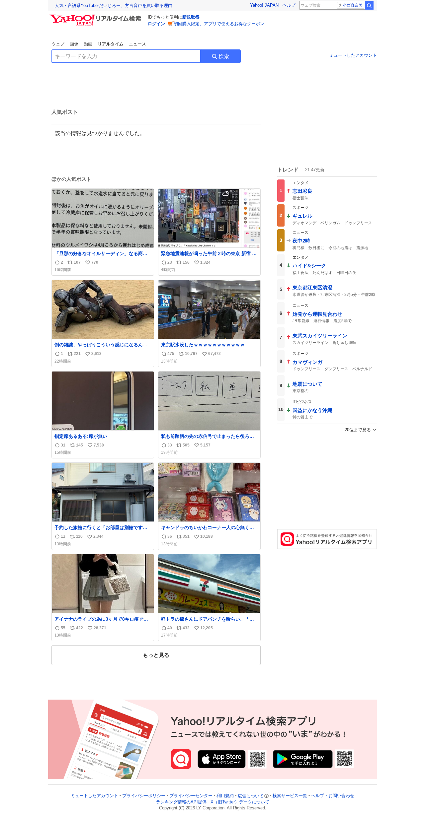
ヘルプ (289, 5)
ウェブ (57, 43)
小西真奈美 (353, 5)
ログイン (156, 23)
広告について (251, 795)
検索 (223, 56)
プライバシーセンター (190, 795)
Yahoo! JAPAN (264, 5)
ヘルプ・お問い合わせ (332, 795)
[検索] (369, 5)
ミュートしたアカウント (353, 55)
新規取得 (191, 17)
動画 (88, 43)
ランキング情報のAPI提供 (181, 801)
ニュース (137, 43)
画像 (74, 43)
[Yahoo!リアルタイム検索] (96, 16)
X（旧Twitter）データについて (240, 801)
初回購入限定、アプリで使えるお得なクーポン (219, 23)
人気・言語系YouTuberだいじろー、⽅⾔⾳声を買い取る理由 (113, 5)
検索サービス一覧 (290, 795)
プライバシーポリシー (143, 795)
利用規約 (225, 795)
